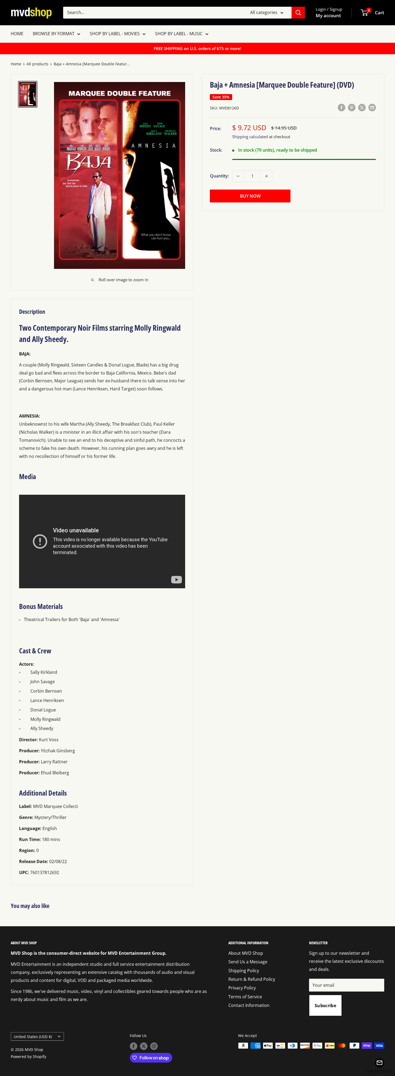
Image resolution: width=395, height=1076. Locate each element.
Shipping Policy (243, 971)
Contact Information (249, 1005)
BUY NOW (250, 196)
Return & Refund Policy (251, 979)
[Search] (298, 13)
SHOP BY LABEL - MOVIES (115, 34)
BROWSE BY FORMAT (53, 34)
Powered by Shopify (28, 1056)
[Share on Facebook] (341, 108)
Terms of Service (245, 997)
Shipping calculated (250, 136)
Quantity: (219, 176)
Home (16, 63)
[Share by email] (372, 108)
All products (37, 63)
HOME (17, 34)
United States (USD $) (33, 1036)
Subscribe (325, 1006)
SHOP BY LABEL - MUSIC (179, 34)
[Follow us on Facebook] (133, 1046)
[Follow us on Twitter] (144, 1046)
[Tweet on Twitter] (362, 108)
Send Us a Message (247, 962)
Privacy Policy (242, 988)
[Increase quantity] (266, 176)
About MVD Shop (245, 953)
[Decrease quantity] (238, 176)
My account (328, 15)
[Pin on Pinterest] (352, 108)
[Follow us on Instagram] (154, 1046)
